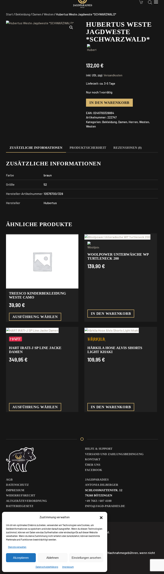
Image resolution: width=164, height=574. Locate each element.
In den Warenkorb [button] (111, 314)
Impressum (68, 566)
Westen (49, 14)
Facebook (93, 470)
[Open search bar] (150, 2)
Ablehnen (52, 557)
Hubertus (50, 203)
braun (48, 175)
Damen (36, 14)
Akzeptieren (21, 557)
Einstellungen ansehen (86, 557)
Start (9, 14)
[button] (101, 517)
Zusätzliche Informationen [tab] (36, 147)
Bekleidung (22, 14)
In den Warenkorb (109, 103)
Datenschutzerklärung (47, 566)
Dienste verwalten (17, 547)
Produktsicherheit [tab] (88, 147)
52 (45, 184)
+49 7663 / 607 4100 (98, 500)
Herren (133, 122)
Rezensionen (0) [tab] (127, 147)
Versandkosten (113, 75)
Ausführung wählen (35, 317)
